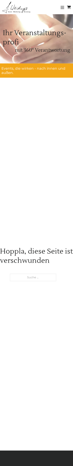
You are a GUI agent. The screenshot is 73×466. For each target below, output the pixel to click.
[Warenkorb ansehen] (69, 7)
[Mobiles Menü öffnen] (62, 7)
